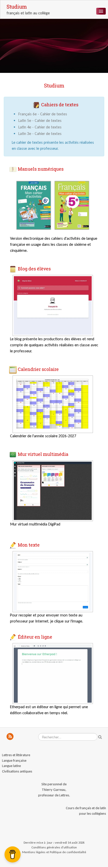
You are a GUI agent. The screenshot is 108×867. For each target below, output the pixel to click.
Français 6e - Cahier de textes (42, 114)
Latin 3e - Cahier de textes (40, 133)
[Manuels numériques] (53, 205)
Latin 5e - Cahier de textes (40, 120)
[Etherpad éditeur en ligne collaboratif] (53, 673)
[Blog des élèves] (53, 305)
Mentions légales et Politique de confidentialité (54, 852)
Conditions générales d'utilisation (54, 847)
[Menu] (101, 11)
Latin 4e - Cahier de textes (40, 127)
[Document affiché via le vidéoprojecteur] (53, 490)
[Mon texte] (53, 581)
